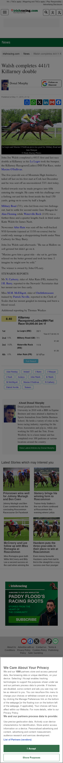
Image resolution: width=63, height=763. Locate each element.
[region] (31, 710)
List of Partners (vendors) (17, 739)
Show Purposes (31, 757)
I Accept (31, 748)
